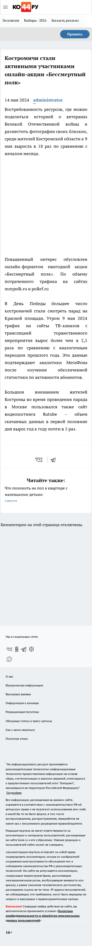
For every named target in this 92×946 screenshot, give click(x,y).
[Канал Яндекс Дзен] (31, 649)
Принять (74, 34)
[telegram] (55, 459)
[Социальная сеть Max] (9, 659)
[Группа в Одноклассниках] (16, 649)
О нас (9, 676)
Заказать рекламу (65, 20)
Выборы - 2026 (35, 20)
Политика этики (17, 738)
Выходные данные (18, 694)
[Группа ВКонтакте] (9, 649)
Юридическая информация (24, 685)
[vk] (39, 459)
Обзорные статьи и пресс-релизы (29, 721)
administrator (48, 100)
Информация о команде (22, 703)
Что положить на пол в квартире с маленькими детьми (36, 494)
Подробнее (14, 793)
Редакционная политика (22, 712)
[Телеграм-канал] (24, 649)
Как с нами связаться (20, 730)
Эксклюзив (10, 20)
